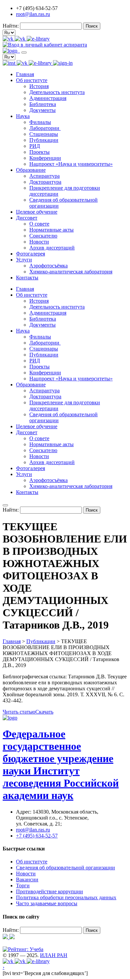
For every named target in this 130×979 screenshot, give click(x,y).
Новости (39, 242)
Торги (23, 885)
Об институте (31, 80)
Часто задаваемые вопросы (46, 903)
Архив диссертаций (52, 247)
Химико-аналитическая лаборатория (70, 271)
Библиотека (42, 104)
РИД (34, 146)
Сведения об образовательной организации (65, 867)
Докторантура (45, 182)
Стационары (43, 134)
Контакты (27, 277)
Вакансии (27, 879)
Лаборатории (45, 128)
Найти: (11, 26)
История (39, 86)
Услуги (24, 259)
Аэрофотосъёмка (48, 265)
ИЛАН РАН (53, 955)
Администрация (47, 98)
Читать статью (19, 712)
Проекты (39, 152)
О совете (39, 224)
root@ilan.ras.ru (33, 14)
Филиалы (40, 122)
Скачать (44, 712)
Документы (42, 110)
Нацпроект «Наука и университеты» (71, 164)
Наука (23, 116)
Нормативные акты (51, 230)
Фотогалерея (30, 253)
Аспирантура (44, 176)
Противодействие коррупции (49, 891)
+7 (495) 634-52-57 (37, 835)
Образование (31, 170)
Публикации (43, 140)
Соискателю (43, 236)
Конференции (45, 158)
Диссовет (26, 218)
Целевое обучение (36, 212)
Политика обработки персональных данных (66, 897)
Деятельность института (57, 92)
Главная (25, 74)
